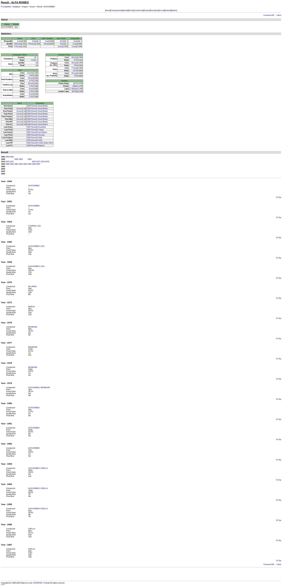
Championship (116, 10)
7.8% (76, 76)
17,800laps (73, 89)
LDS (39, 226)
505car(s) (18, 44)
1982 (16, 164)
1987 (38, 164)
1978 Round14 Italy (34, 140)
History (168, 10)
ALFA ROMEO (34, 186)
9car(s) (31, 89)
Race (108, 10)
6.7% (31, 81)
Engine (25, 7)
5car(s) (31, 94)
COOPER (32, 226)
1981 (12, 164)
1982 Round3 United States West (40, 143)
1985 (30, 164)
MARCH (31, 307)
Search (32, 7)
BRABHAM (32, 327)
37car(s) (74, 73)
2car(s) (60, 46)
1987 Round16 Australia (36, 127)
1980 (7, 164)
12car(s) (30, 73)
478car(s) (31, 44)
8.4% (76, 60)
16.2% (75, 71)
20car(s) (31, 83)
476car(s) (18, 46)
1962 (16, 159)
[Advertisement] (141, 574)
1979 (47, 162)
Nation (174, 10)
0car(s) (35, 41)
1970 (7, 162)
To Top (278, 197)
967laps (75, 91)
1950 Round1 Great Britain (37, 106)
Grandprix (154, 10)
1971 (12, 162)
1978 (43, 162)
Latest (278, 15)
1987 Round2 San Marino (37, 132)
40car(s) (74, 57)
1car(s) (19, 41)
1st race (19, 108)
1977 (38, 162)
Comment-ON (268, 15)
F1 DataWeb (6, 7)
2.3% (31, 97)
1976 (34, 162)
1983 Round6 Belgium (36, 145)
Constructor (138, 10)
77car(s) (74, 68)
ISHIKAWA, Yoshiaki (42, 583)
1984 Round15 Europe (36, 135)
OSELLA (44, 468)
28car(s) (74, 63)
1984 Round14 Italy (34, 138)
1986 (34, 164)
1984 (25, 164)
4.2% (31, 86)
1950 (7, 157)
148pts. (75, 86)
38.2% (75, 83)
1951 (12, 157)
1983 (21, 164)
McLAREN (32, 286)
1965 (30, 159)
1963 (21, 159)
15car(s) (31, 78)
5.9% (76, 65)
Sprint (125, 10)
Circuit (161, 10)
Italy (16, 27)
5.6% (31, 75)
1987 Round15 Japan (35, 130)
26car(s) (47, 44)
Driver (130, 10)
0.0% (33, 60)
